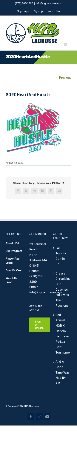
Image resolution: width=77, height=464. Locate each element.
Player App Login (12, 260)
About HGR (12, 243)
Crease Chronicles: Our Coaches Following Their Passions (63, 289)
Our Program (14, 251)
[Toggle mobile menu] (66, 45)
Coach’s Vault (14, 270)
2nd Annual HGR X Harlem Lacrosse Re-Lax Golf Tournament (63, 333)
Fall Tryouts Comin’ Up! (61, 256)
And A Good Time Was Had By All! (63, 372)
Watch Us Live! (12, 280)
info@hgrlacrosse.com (49, 3)
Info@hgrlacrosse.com (45, 292)
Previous (65, 77)
